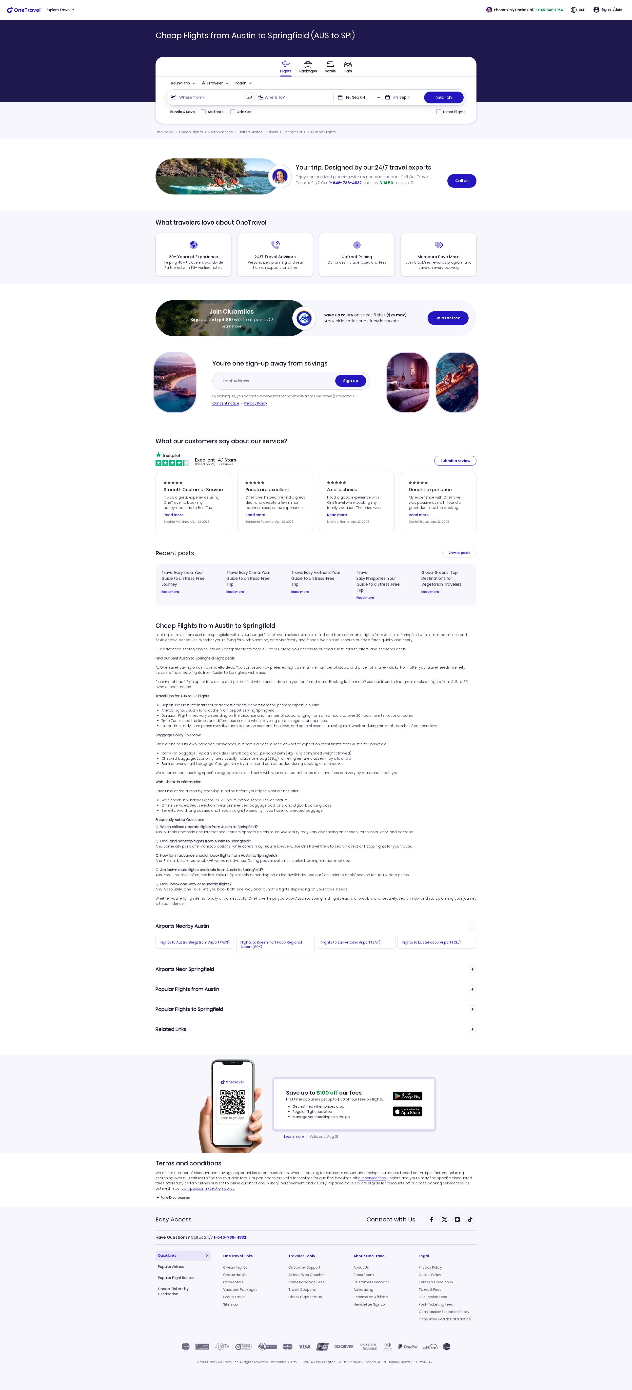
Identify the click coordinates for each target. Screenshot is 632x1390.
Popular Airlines (171, 1266)
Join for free (448, 318)
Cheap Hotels (235, 1274)
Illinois (273, 132)
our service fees (372, 1178)
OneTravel (165, 132)
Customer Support (304, 1267)
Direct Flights (454, 111)
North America (220, 132)
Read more (170, 592)
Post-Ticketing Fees (436, 1304)
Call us (462, 181)
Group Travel (234, 1296)
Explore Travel (58, 9)
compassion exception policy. (208, 1188)
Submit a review (455, 460)
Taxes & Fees (430, 1289)
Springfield (292, 132)
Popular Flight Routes (176, 1277)
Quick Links (167, 1255)
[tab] (286, 67)
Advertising (363, 1289)
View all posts (459, 553)
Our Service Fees (433, 1296)
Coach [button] (240, 83)
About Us (361, 1267)
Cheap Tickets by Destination (173, 1291)
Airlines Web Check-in (307, 1274)
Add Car (244, 111)
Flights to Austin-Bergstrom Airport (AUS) (195, 942)
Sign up (350, 381)
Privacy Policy (255, 403)
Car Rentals (233, 1282)
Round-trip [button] (180, 83)
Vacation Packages (240, 1289)
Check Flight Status (305, 1296)
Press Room (364, 1274)
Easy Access (174, 1219)
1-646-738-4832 (345, 183)
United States (250, 132)
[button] (524, 10)
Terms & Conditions (436, 1282)
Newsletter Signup (369, 1304)
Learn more (231, 326)
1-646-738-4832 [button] (230, 1237)
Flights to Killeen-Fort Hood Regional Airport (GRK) (271, 944)
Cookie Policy (430, 1274)
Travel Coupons (302, 1289)
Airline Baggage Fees (306, 1282)
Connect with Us (391, 1219)
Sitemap (230, 1304)
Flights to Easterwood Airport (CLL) (431, 942)
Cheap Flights (191, 132)
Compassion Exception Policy (444, 1311)
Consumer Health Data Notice (445, 1319)
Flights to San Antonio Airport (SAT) (350, 942)
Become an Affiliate (371, 1296)
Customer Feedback (371, 1282)
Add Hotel (216, 111)
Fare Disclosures (175, 1197)
